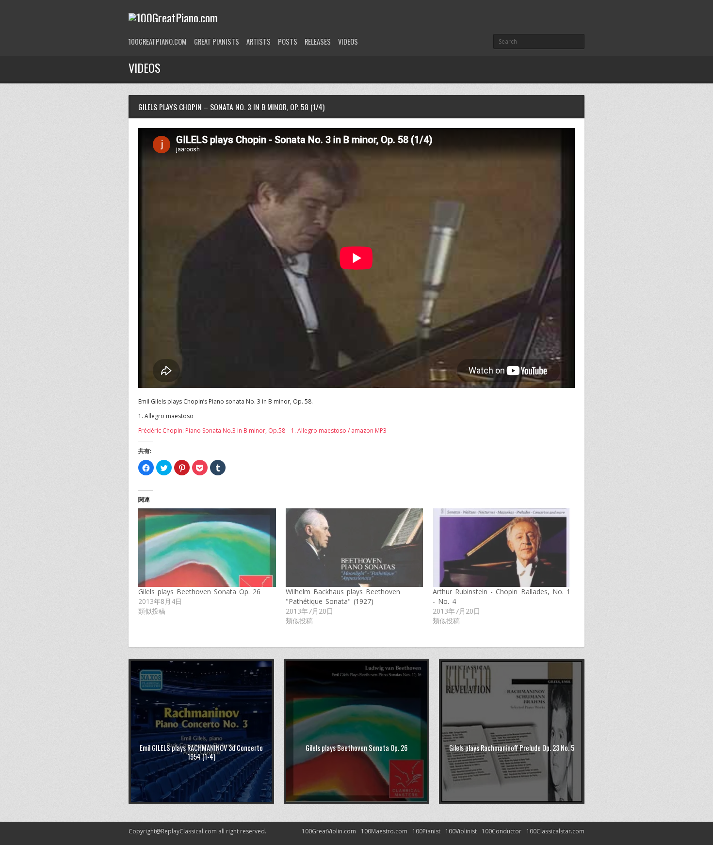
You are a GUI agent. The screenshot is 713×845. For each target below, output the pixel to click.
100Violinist (461, 831)
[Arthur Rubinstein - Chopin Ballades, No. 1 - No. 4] (501, 547)
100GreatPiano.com (158, 41)
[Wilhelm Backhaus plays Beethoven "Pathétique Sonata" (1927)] (354, 547)
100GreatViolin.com (329, 831)
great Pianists (216, 41)
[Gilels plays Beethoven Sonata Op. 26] (207, 547)
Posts (287, 41)
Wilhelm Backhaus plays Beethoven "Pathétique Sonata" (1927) (343, 596)
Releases (318, 41)
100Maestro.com (384, 831)
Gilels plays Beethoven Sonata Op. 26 (199, 591)
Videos (348, 41)
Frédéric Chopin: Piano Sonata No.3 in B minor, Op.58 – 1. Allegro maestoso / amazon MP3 (262, 430)
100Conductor (501, 831)
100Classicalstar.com (555, 831)
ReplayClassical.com (189, 831)
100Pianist (426, 831)
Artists (258, 41)
